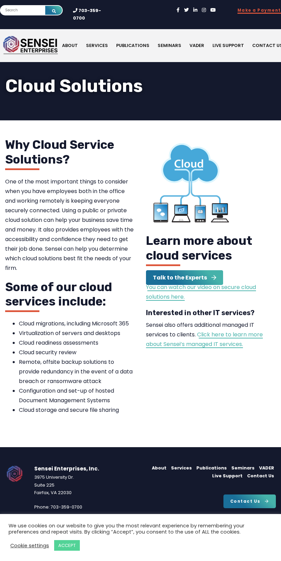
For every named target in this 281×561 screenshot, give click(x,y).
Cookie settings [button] (29, 545)
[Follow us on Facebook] (178, 10)
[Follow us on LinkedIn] (195, 10)
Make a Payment (259, 10)
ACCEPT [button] (67, 545)
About (70, 45)
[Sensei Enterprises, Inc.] (51, 45)
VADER (197, 45)
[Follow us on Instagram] (204, 10)
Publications (132, 45)
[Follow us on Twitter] (186, 10)
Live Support (228, 45)
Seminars (169, 45)
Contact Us (260, 476)
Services (97, 45)
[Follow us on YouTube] (213, 10)
